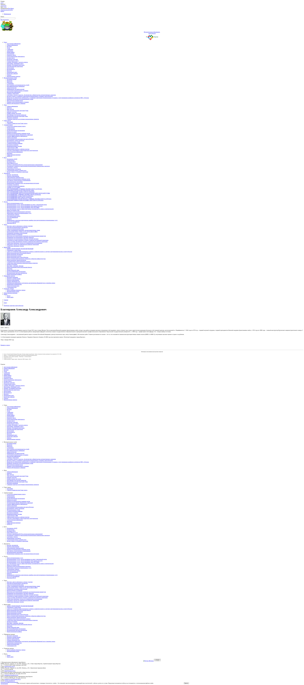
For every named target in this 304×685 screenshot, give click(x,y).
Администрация (8, 125)
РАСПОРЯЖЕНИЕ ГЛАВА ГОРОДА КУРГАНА (20, 196)
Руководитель (10, 160)
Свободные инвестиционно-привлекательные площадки (22, 263)
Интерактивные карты (13, 291)
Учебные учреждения (13, 93)
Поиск (5, 294)
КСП (5, 157)
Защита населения (12, 137)
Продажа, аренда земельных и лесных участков (20, 226)
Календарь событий (12, 73)
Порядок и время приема (13, 278)
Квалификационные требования (15, 86)
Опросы (9, 75)
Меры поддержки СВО (13, 210)
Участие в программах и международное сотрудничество (22, 150)
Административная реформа (14, 143)
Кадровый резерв (11, 79)
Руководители (11, 127)
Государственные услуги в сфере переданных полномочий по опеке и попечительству (30, 209)
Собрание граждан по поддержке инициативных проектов (23, 119)
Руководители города (13, 60)
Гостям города (11, 58)
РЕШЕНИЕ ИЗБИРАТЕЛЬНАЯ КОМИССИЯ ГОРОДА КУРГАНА (25, 200)
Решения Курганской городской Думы (17, 116)
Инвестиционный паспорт (14, 256)
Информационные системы (14, 146)
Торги (5, 224)
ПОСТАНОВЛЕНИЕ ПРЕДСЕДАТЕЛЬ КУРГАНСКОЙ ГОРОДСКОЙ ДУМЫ (28, 193)
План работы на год (12, 163)
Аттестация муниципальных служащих (17, 90)
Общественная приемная (13, 154)
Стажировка (10, 83)
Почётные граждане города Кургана (13, 305)
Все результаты (5, 19)
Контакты (9, 153)
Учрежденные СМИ (12, 147)
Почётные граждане (12, 59)
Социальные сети (11, 287)
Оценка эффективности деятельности (17, 136)
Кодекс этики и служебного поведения (17, 172)
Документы (7, 173)
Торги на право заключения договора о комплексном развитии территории (27, 241)
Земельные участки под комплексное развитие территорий (23, 244)
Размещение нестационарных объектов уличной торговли (22, 238)
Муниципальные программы (15, 181)
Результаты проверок (12, 144)
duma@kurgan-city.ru (9, 670)
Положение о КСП (12, 159)
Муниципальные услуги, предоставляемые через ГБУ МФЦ (23, 207)
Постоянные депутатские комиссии (16, 115)
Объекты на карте (12, 132)
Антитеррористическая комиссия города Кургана (20, 139)
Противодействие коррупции (15, 66)
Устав (8, 48)
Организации (10, 53)
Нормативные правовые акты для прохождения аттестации (23, 183)
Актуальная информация (13, 43)
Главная (6, 300)
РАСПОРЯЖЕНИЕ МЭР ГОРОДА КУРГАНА (19, 197)
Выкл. (12, 8)
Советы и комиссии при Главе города (17, 123)
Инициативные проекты (13, 76)
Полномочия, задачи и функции (15, 140)
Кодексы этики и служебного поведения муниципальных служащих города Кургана (30, 96)
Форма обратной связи (13, 270)
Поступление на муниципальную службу (18, 85)
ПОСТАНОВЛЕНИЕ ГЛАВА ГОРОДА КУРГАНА (21, 191)
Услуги (6, 201)
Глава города (7, 120)
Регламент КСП (11, 162)
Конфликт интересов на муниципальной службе (20, 99)
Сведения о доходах (12, 167)
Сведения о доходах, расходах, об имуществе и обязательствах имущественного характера (31, 95)
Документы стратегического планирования (18, 180)
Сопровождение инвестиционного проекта (18, 261)
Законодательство (12, 87)
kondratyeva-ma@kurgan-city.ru (12, 679)
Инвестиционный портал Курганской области (19, 267)
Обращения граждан (9, 276)
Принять (186, 683)
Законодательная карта (13, 285)
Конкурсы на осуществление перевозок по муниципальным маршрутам (26, 236)
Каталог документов (12, 174)
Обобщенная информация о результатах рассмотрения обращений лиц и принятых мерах (31, 283)
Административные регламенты (15, 186)
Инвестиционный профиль (14, 274)
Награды (9, 70)
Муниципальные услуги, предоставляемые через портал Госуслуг (25, 206)
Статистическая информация (15, 152)
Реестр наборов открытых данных (16, 290)
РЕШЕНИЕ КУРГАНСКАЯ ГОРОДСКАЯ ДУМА (20, 190)
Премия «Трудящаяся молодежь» (16, 65)
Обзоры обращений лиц (13, 281)
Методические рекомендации (15, 100)
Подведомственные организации (16, 130)
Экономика (10, 50)
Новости (9, 107)
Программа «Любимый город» (15, 63)
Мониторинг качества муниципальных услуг (19, 213)
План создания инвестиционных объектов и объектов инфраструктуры (26, 258)
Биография (10, 122)
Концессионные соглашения (14, 234)
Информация (7, 14)
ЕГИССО (9, 156)
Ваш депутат (10, 109)
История (9, 46)
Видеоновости (11, 69)
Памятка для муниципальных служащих (18, 102)
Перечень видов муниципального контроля (18, 211)
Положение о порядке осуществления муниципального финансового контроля (28, 166)
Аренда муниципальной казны (15, 228)
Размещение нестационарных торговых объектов (20, 237)
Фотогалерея (10, 68)
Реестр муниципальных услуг (15, 203)
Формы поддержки (12, 264)
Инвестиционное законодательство (16, 260)
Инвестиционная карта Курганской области (19, 253)
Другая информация (12, 217)
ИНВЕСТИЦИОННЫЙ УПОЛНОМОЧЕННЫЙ (20, 248)
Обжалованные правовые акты (15, 177)
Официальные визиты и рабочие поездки (18, 149)
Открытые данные (9, 288)
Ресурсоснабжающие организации (16, 271)
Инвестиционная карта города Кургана (17, 257)
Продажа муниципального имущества (17, 227)
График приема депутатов (14, 113)
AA (2, 5)
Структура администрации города (16, 126)
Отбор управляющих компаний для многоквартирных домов (23, 230)
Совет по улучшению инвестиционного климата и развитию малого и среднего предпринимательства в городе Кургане (39, 251)
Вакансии (9, 80)
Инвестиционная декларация (15, 254)
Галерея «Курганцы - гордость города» (17, 62)
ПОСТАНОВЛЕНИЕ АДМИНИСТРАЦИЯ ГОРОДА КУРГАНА (24, 189)
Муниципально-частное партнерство (17, 273)
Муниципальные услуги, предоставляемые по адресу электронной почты (27, 204)
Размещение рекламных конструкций (17, 233)
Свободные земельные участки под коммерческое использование (24, 243)
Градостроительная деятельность (16, 56)
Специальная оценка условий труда (16, 170)
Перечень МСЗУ (11, 223)
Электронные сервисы (13, 214)
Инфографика (10, 52)
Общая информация (12, 45)
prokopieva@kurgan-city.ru (11, 675)
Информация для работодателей (15, 89)
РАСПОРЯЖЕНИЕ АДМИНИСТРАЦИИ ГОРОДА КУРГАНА (24, 194)
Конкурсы (9, 82)
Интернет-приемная (12, 117)
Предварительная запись (13, 216)
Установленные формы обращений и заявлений (20, 134)
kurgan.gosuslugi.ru (10, 680)
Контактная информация (13, 92)
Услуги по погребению (13, 221)
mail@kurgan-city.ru (9, 666)
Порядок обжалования (13, 176)
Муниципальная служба (10, 78)
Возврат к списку (5, 345)
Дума (5, 105)
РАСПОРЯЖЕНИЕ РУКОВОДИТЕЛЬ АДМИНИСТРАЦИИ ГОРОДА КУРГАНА (29, 199)
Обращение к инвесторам (14, 250)
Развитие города (11, 55)
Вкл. (9, 8)
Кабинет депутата (12, 112)
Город (5, 42)
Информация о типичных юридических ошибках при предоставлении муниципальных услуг (32, 220)
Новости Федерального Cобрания (16, 103)
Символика (10, 49)
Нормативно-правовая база (14, 284)
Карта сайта (10, 297)
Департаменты (11, 129)
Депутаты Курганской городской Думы (17, 110)
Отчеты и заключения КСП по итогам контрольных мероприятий (25, 164)
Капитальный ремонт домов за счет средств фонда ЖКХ (22, 231)
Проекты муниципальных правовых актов (18, 133)
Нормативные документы (14, 169)
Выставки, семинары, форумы (15, 266)
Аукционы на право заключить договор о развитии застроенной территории (27, 240)
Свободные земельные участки (15, 246)
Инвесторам (7, 247)
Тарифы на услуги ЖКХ (13, 187)
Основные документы (13, 184)
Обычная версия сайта (7, 10)
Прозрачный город (12, 72)
